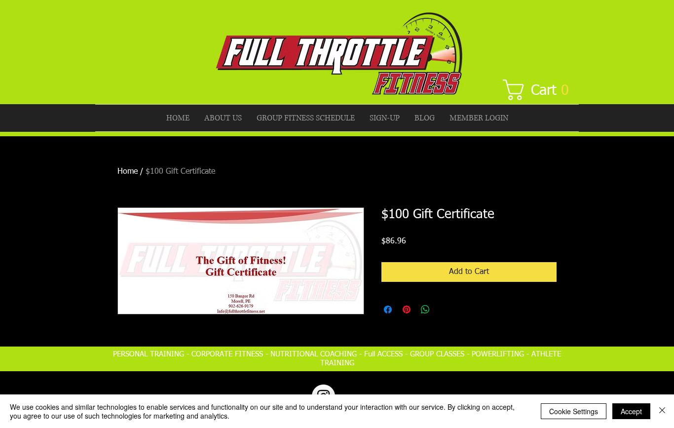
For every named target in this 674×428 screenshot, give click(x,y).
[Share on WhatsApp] (425, 309)
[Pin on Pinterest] (406, 309)
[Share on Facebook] (388, 309)
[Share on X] (444, 309)
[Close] (662, 411)
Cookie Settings (573, 411)
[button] (541, 89)
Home (127, 172)
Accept (631, 411)
